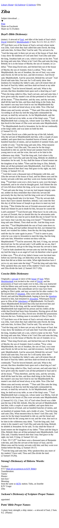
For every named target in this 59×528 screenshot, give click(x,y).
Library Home (7, 5)
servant (15, 279)
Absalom (21, 294)
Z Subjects (31, 5)
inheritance (23, 301)
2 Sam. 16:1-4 (29, 418)
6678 (18, 484)
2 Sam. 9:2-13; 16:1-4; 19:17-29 (29, 155)
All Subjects (20, 5)
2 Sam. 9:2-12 (29, 358)
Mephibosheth (23, 42)
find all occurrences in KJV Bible (21, 469)
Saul (22, 39)
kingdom (53, 296)
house (33, 279)
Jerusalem (34, 299)
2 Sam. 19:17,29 (29, 448)
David (3, 42)
